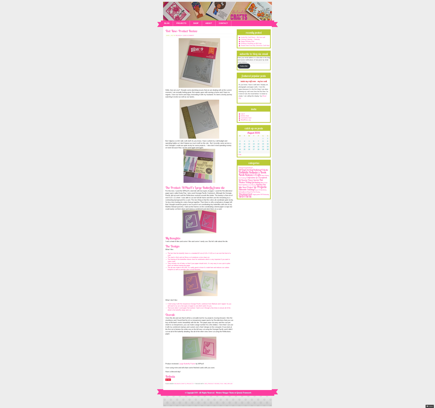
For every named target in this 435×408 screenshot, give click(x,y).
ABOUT (208, 23)
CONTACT (223, 23)
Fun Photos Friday (251, 181)
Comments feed (246, 118)
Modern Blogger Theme (225, 392)
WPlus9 (229, 383)
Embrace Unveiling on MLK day (251, 43)
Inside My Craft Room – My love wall (253, 37)
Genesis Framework (244, 392)
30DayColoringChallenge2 (246, 168)
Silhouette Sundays (247, 189)
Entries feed (245, 116)
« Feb (239, 154)
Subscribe (244, 66)
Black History (265, 175)
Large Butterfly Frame (187, 364)
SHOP (195, 23)
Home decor (263, 183)
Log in (243, 114)
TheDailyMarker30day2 (245, 192)
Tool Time (223, 383)
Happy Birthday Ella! (247, 41)
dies (205, 383)
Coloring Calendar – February (250, 39)
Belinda (243, 172)
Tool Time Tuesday (255, 192)
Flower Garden (253, 180)
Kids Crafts (242, 185)
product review (213, 383)
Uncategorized (245, 194)
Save (169, 379)
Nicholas (259, 184)
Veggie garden (256, 194)
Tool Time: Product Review (181, 31)
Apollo (265, 170)
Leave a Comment (188, 35)
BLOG (166, 23)
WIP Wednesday (264, 194)
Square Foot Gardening (260, 190)
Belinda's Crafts (217, 11)
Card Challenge (242, 178)
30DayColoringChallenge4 (251, 169)
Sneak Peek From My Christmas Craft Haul (255, 45)
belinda (178, 35)
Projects (190, 383)
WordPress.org (246, 120)
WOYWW (245, 196)
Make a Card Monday (250, 185)
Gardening (255, 182)
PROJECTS (181, 23)
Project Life (252, 187)
